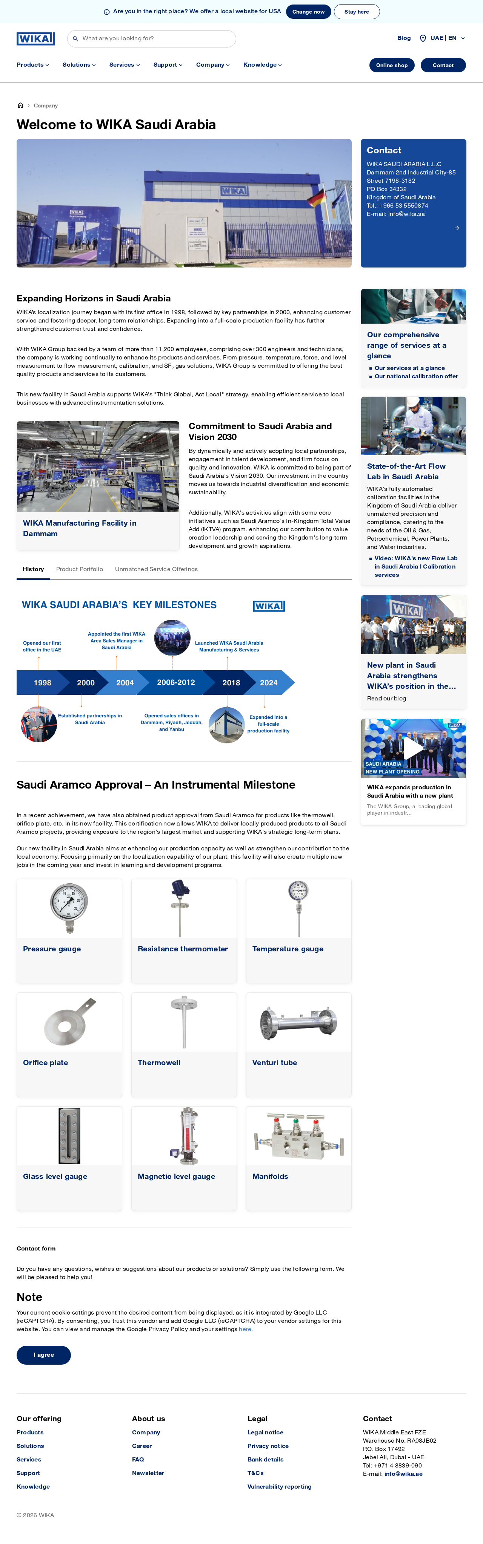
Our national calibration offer (416, 376)
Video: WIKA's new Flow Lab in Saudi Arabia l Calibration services (416, 567)
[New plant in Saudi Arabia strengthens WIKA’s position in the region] (413, 624)
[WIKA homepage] (36, 38)
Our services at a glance (410, 368)
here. (246, 1329)
